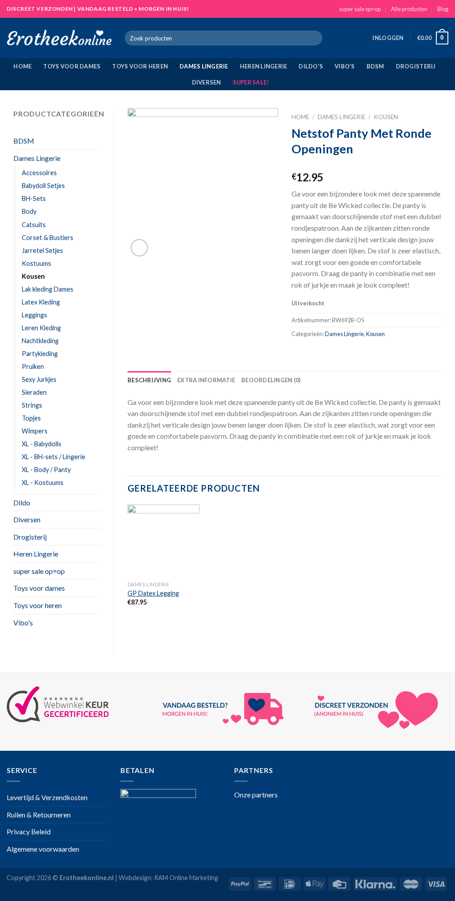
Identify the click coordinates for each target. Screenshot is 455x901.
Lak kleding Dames (47, 289)
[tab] (149, 380)
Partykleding (40, 353)
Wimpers (35, 431)
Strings (32, 405)
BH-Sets (34, 198)
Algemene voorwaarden (43, 849)
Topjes (31, 418)
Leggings (34, 315)
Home (22, 66)
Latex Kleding (41, 302)
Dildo (21, 502)
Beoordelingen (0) (270, 380)
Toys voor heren (140, 66)
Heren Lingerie (263, 66)
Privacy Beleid (29, 831)
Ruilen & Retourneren (39, 814)
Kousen (33, 276)
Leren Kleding (41, 328)
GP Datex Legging (153, 593)
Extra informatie (206, 380)
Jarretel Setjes (42, 250)
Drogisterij (416, 66)
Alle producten (409, 8)
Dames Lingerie (204, 66)
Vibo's (23, 622)
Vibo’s (345, 66)
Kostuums (36, 263)
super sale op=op (360, 8)
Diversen (206, 82)
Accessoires (39, 172)
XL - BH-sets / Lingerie (53, 457)
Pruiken (33, 366)
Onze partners (256, 794)
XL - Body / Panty (46, 469)
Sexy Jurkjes (39, 379)
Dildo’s (311, 66)
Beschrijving (149, 380)
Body (29, 211)
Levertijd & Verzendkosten (47, 797)
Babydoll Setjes (43, 185)
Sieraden (34, 392)
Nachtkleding (40, 340)
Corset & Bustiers (47, 237)
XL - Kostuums (43, 482)
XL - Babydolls (41, 444)
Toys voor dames (71, 66)
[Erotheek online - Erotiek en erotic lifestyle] (59, 38)
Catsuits (34, 224)
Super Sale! (251, 82)
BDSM (375, 66)
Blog (442, 8)
